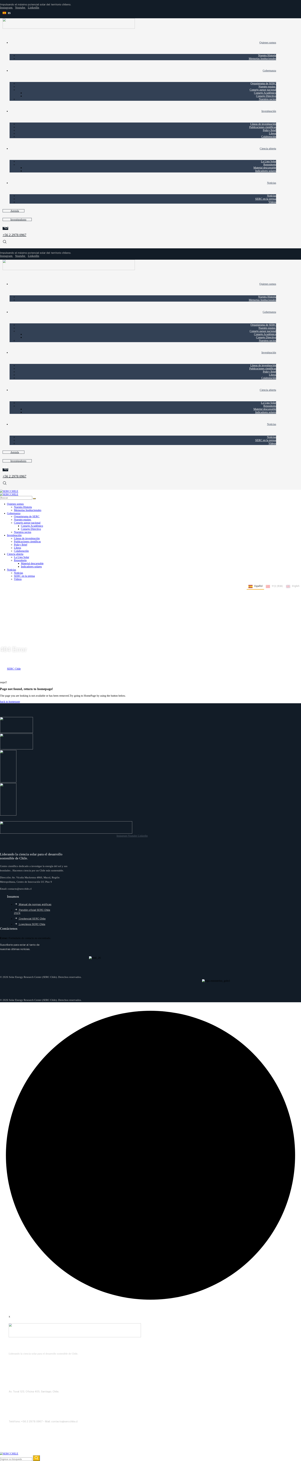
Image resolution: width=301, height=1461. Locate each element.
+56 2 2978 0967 (14, 235)
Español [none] (258, 586)
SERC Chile (14, 668)
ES (9, 13)
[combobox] (47, 12)
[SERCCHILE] (9, 491)
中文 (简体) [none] (277, 586)
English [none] (295, 586)
